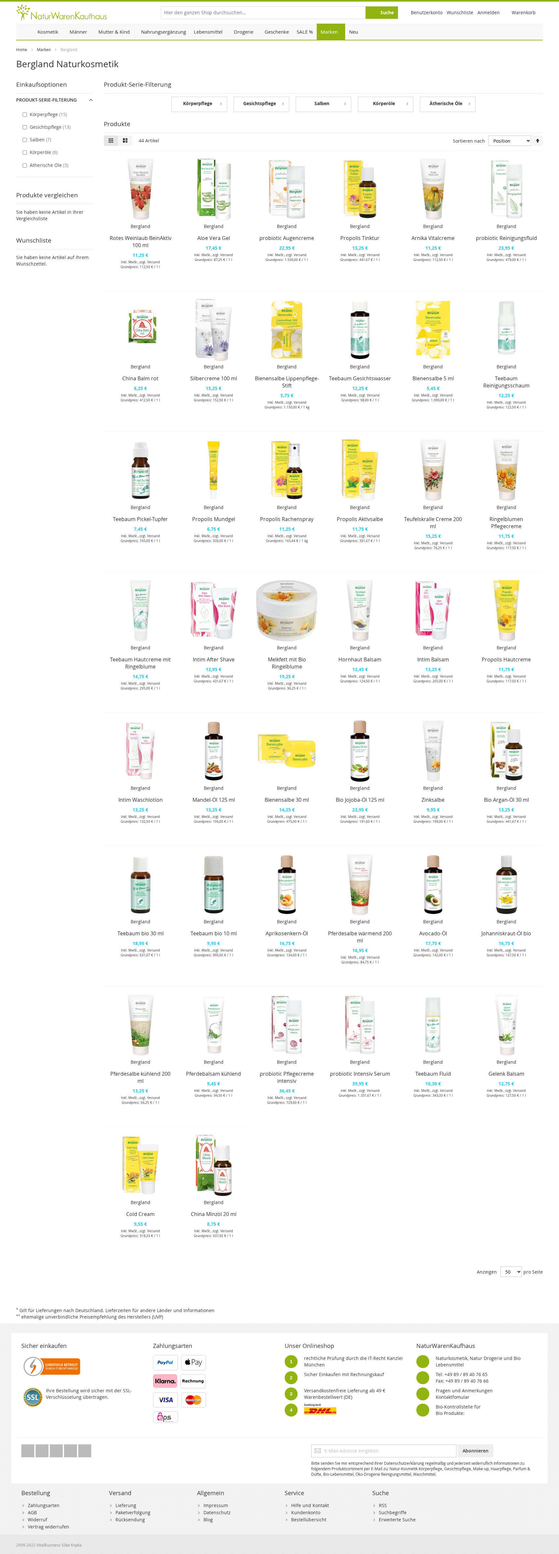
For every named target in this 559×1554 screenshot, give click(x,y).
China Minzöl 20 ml (213, 1214)
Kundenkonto (305, 1512)
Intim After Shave (214, 659)
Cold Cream (140, 1214)
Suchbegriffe (393, 1512)
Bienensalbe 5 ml (433, 378)
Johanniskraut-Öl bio (506, 933)
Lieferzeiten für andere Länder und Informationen (159, 1310)
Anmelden (488, 12)
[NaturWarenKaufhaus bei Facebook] (43, 1449)
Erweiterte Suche (397, 1519)
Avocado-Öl (433, 933)
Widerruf (37, 1519)
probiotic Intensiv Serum (360, 1073)
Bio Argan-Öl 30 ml (506, 799)
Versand (153, 262)
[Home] (25, 32)
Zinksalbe (433, 799)
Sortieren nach (469, 141)
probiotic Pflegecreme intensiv (287, 1077)
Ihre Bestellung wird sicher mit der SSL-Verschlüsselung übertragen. (89, 1393)
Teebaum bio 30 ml (140, 933)
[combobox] (279, 12)
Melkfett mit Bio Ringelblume (287, 663)
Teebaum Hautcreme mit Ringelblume (140, 663)
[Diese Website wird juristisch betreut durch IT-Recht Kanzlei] (51, 1358)
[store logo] (61, 12)
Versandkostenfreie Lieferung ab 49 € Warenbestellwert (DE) (344, 1393)
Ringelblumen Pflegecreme (506, 523)
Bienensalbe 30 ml (287, 799)
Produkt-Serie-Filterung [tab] (46, 100)
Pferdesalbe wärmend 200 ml (360, 937)
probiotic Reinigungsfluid (506, 238)
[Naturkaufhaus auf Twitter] (28, 1449)
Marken (44, 49)
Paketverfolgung (132, 1512)
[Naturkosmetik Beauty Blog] (84, 1449)
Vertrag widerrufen (48, 1527)
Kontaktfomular (452, 1397)
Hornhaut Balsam (359, 659)
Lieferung (125, 1505)
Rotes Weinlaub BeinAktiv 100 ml (140, 241)
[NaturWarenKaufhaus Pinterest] (57, 1449)
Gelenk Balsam (506, 1073)
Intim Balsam (433, 659)
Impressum (215, 1505)
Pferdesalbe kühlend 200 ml (140, 1077)
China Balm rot (140, 378)
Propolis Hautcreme (506, 659)
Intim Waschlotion (140, 799)
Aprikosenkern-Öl (287, 933)
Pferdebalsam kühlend (213, 1073)
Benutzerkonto (427, 12)
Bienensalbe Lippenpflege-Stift (287, 382)
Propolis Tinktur (359, 238)
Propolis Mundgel (213, 519)
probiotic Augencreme (286, 238)
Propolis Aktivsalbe (360, 519)
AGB (32, 1512)
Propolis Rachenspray (286, 519)
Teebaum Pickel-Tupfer (140, 519)
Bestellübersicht (308, 1519)
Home (21, 49)
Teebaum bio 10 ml (214, 933)
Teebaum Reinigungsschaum (506, 382)
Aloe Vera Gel (213, 238)
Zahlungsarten (44, 1505)
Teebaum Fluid (433, 1073)
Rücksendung (130, 1519)
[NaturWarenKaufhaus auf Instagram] (71, 1449)
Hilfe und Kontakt (310, 1505)
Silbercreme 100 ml (213, 378)
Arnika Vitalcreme (433, 238)
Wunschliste (460, 12)
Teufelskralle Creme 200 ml (433, 523)
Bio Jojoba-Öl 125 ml (360, 799)
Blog (208, 1519)
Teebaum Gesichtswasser (360, 378)
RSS (383, 1505)
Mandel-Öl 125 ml (213, 799)
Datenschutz (217, 1512)
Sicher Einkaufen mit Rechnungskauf (344, 1374)
